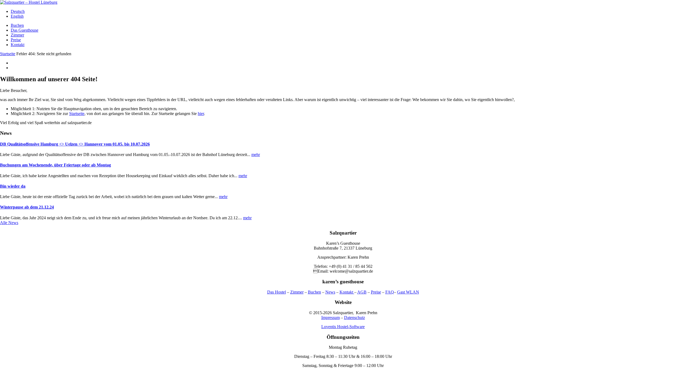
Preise (16, 40)
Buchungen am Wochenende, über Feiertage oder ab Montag (55, 165)
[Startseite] (28, 2)
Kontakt (17, 44)
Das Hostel (276, 292)
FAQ (389, 292)
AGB (362, 292)
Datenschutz (354, 317)
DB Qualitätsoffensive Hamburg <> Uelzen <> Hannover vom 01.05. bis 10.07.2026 (75, 144)
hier (201, 113)
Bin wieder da (12, 186)
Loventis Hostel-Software (343, 326)
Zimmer (17, 35)
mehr (255, 154)
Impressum (330, 317)
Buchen (17, 25)
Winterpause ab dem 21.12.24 (27, 207)
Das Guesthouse (24, 30)
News (330, 292)
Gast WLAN (408, 292)
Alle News (9, 222)
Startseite (7, 53)
